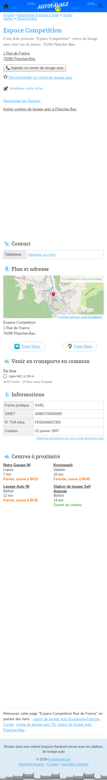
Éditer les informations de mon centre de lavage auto (70, 438)
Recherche (101, 6)
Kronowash (63, 465)
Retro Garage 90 (16, 465)
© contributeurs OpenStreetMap (82, 278)
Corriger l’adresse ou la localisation (80, 316)
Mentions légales (31, 764)
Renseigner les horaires (22, 101)
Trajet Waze (30, 346)
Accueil (6, 6)
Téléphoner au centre (41, 254)
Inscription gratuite (75, 764)
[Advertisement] (53, 174)
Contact (52, 764)
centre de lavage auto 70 (35, 724)
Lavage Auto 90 (16, 486)
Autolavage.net (59, 759)
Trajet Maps (83, 346)
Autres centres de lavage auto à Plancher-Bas (40, 109)
